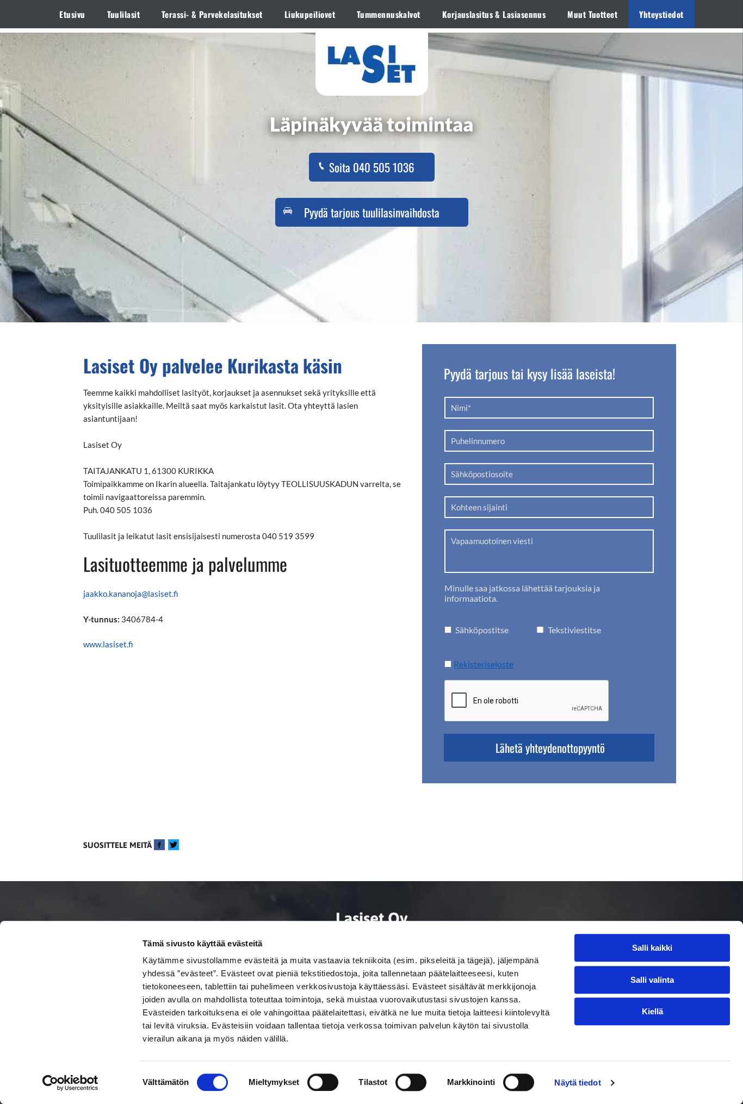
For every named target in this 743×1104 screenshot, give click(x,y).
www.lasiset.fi (108, 644)
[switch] (322, 1082)
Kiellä (652, 1011)
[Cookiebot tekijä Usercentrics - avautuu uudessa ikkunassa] (70, 1083)
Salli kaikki (652, 947)
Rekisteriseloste (483, 664)
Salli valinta (652, 979)
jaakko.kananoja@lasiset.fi (130, 593)
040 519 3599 (288, 536)
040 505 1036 (126, 510)
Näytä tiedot (577, 1082)
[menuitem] (72, 14)
